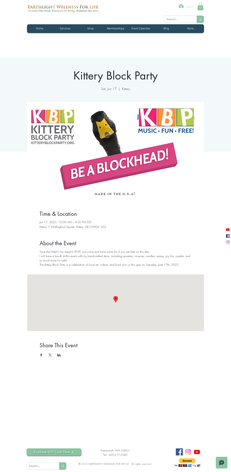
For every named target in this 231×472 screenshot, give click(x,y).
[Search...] (200, 19)
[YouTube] (228, 229)
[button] (200, 6)
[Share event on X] (50, 355)
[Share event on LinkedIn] (59, 355)
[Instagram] (228, 242)
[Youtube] (197, 451)
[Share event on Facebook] (41, 355)
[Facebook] (228, 236)
